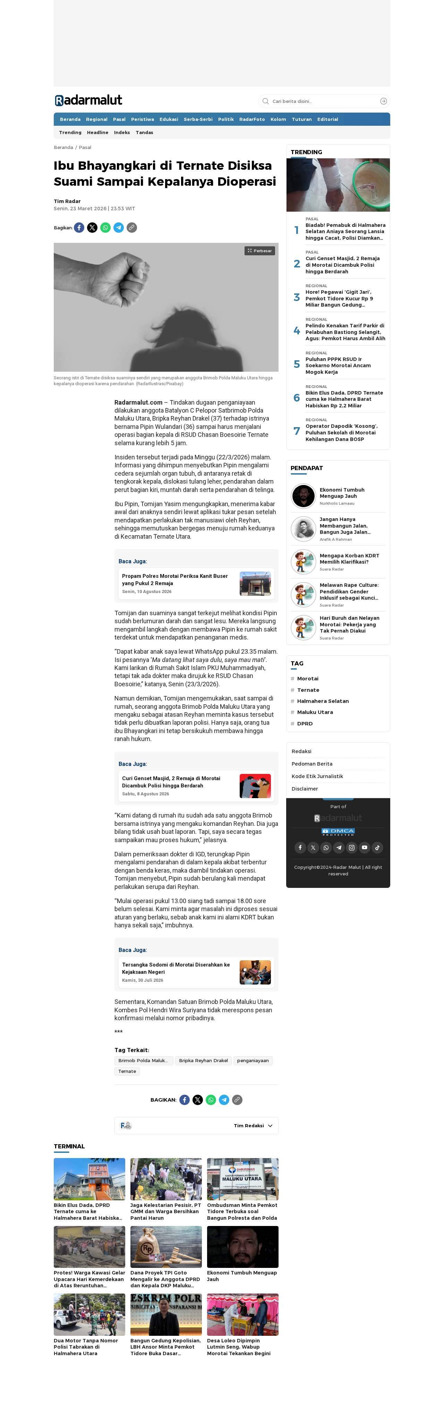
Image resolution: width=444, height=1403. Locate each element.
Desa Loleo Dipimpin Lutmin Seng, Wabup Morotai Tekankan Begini (239, 1347)
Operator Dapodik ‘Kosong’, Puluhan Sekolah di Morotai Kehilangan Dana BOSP (342, 432)
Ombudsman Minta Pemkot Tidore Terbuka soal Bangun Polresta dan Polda (242, 1211)
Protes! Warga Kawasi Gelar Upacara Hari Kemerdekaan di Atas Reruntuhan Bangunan (89, 1282)
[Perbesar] (166, 368)
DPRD (305, 724)
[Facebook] (79, 227)
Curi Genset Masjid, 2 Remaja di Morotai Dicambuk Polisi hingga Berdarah (343, 265)
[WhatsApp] (105, 227)
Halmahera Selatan (323, 701)
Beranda (63, 147)
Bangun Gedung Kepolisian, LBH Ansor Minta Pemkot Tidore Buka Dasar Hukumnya (165, 1350)
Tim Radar (67, 201)
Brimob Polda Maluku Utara (145, 1060)
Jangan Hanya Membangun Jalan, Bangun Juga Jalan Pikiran (344, 529)
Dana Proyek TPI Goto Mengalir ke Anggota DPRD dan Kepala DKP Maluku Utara (165, 1282)
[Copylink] (132, 227)
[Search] (383, 101)
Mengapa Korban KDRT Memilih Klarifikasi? (349, 559)
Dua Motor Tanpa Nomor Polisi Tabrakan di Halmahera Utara (86, 1347)
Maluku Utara (315, 712)
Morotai (307, 679)
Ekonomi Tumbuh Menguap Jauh (242, 1276)
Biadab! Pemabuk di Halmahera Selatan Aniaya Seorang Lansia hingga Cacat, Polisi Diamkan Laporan (346, 234)
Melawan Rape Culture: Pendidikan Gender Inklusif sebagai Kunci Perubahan (349, 594)
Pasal (85, 147)
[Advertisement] (222, 64)
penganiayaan (253, 1060)
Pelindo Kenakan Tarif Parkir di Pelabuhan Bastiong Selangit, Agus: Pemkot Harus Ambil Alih (345, 332)
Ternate (127, 1071)
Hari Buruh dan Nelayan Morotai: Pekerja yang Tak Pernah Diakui (349, 624)
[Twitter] (92, 227)
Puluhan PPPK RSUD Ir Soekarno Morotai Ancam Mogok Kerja (338, 365)
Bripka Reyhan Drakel (203, 1060)
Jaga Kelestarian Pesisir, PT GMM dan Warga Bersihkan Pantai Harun (165, 1211)
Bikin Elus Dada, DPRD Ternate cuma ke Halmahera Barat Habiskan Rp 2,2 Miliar (88, 1214)
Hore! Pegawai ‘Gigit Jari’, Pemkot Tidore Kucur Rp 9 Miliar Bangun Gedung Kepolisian (339, 301)
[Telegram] (118, 227)
